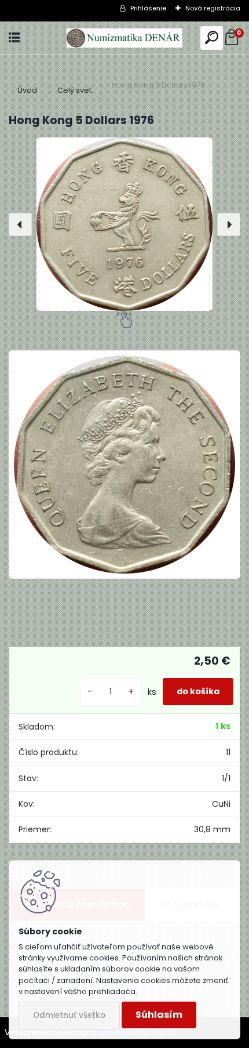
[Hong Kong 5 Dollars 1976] (124, 223)
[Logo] (124, 38)
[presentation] (20, 224)
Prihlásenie (148, 8)
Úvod (27, 90)
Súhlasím (159, 1014)
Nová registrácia (212, 8)
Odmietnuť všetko (69, 1015)
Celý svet (74, 90)
